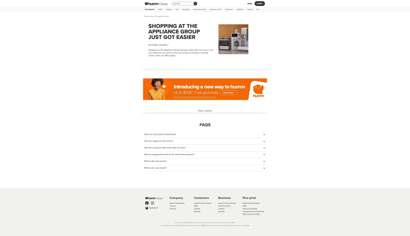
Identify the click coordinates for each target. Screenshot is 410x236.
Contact (197, 208)
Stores (151, 16)
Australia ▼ (153, 208)
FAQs (249, 3)
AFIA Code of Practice (251, 214)
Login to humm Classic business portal (227, 204)
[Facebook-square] (147, 203)
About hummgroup (177, 203)
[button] (156, 208)
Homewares (229, 9)
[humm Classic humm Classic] (156, 3)
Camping (250, 9)
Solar (177, 9)
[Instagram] (152, 203)
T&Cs (167, 55)
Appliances (240, 9)
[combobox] (183, 3)
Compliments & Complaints (253, 211)
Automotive (186, 9)
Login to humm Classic (203, 203)
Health (160, 9)
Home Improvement (199, 9)
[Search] (195, 3)
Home (146, 16)
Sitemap (197, 211)
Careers (173, 206)
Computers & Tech (216, 9)
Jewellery (169, 9)
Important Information (251, 203)
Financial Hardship (250, 208)
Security (173, 208)
